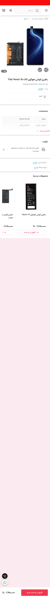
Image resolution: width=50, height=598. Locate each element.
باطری (26, 19)
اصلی (36, 167)
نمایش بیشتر (45, 131)
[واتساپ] (4, 582)
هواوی (40, 89)
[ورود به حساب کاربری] (11, 10)
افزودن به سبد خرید (34, 592)
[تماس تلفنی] (4, 576)
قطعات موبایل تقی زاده (40, 19)
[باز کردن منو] (46, 10)
